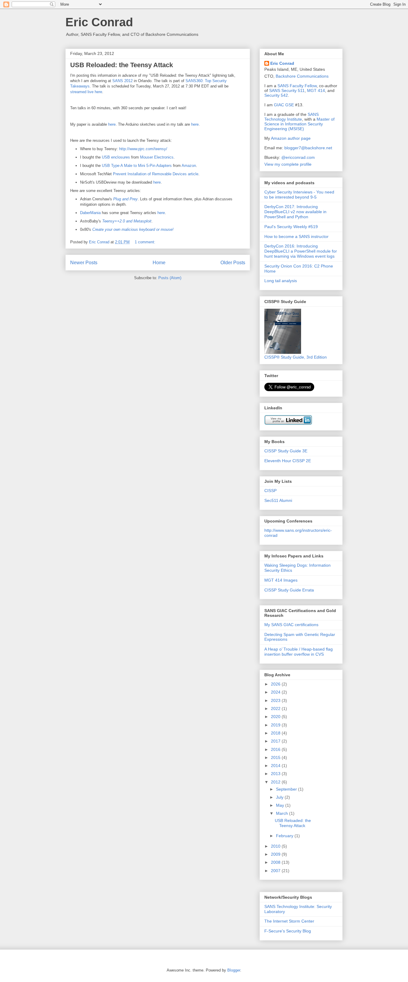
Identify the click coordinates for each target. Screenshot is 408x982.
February (285, 835)
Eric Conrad (99, 22)
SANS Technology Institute (291, 117)
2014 (276, 765)
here (112, 124)
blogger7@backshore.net (308, 147)
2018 (276, 733)
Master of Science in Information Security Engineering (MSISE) (299, 124)
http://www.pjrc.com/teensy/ (143, 149)
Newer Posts (83, 262)
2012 (276, 782)
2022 (276, 708)
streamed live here (86, 92)
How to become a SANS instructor (296, 236)
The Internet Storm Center (289, 921)
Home (159, 262)
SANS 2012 (123, 81)
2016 (276, 749)
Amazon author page (291, 138)
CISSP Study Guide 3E (285, 450)
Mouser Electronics (157, 157)
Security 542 (276, 95)
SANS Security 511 (287, 90)
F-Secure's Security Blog (287, 931)
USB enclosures (116, 157)
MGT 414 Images (280, 580)
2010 (276, 846)
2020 (276, 716)
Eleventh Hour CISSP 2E (287, 460)
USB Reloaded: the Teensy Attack (121, 65)
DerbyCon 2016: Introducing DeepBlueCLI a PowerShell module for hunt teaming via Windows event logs (300, 251)
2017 (276, 741)
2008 (276, 862)
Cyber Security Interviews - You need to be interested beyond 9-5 (299, 194)
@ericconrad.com (298, 157)
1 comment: (146, 242)
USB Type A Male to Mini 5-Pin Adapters (137, 165)
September (287, 789)
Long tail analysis (280, 280)
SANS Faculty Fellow (297, 85)
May (280, 805)
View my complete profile (288, 164)
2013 (276, 773)
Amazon (189, 165)
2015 (276, 757)
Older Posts (232, 262)
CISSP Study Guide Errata (289, 590)
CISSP (270, 490)
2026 (276, 684)
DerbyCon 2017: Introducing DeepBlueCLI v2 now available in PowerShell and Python (295, 211)
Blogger (233, 970)
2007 (276, 870)
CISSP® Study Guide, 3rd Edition (295, 357)
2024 (276, 692)
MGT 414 (316, 90)
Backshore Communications (302, 76)
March (282, 813)
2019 (276, 725)
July (280, 797)
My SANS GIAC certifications (291, 624)
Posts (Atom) (169, 278)
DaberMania (90, 212)
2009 (276, 854)
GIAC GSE (284, 104)
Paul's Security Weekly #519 (291, 226)
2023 (276, 700)
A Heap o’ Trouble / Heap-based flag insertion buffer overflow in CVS (298, 652)
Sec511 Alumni (278, 500)
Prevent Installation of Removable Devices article (155, 174)
